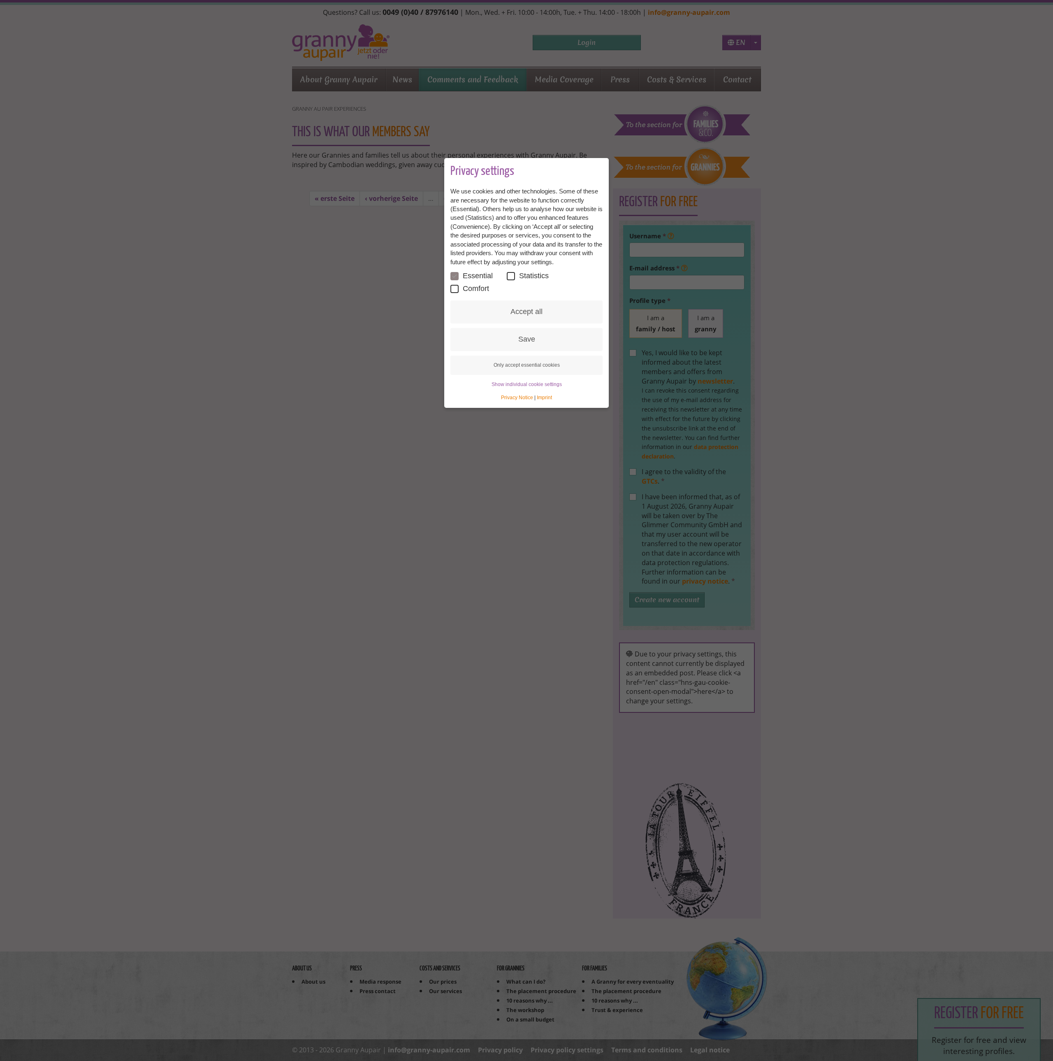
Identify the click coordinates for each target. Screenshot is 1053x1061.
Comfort (476, 288)
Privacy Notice (517, 397)
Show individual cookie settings (527, 384)
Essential (478, 276)
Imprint (544, 397)
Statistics (534, 276)
